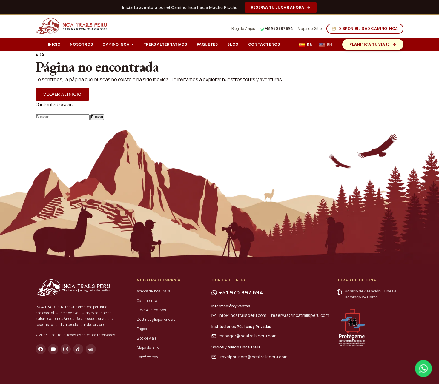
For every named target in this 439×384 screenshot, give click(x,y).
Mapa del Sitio (310, 28)
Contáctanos (147, 357)
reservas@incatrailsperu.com (300, 315)
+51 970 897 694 (279, 28)
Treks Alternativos (165, 44)
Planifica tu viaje (369, 44)
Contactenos (264, 44)
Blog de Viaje (146, 338)
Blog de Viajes (243, 28)
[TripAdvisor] (91, 349)
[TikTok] (78, 349)
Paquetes (207, 44)
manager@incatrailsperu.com (248, 336)
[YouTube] (53, 349)
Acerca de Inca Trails (153, 291)
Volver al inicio (62, 94)
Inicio (54, 44)
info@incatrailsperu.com (242, 315)
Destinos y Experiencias (156, 319)
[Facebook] (41, 349)
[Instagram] (66, 349)
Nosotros (81, 44)
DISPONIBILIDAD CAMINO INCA (368, 28)
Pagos (142, 328)
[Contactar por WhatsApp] (423, 368)
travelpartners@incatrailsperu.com (253, 357)
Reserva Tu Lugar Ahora (277, 7)
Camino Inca (116, 44)
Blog (232, 44)
